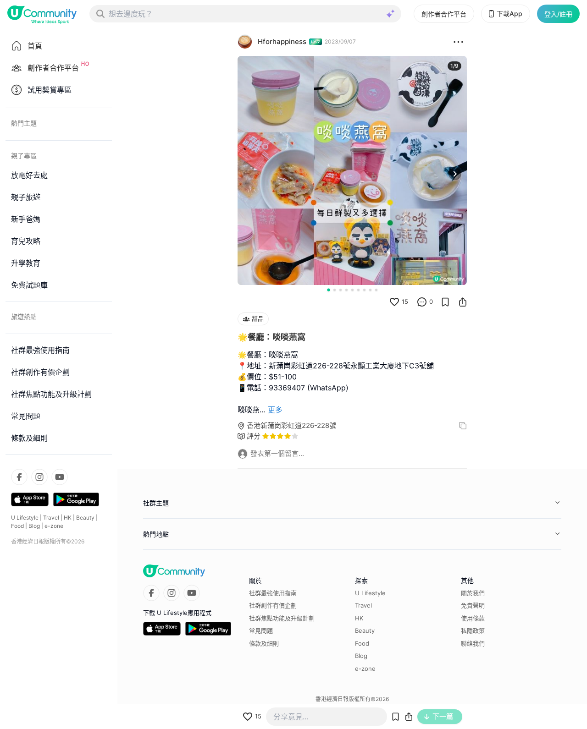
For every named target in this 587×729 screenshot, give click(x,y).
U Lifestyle (25, 517)
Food (17, 525)
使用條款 (473, 618)
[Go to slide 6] (358, 290)
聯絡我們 (473, 643)
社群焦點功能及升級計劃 (282, 618)
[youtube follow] (59, 477)
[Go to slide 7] (364, 290)
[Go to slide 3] (340, 290)
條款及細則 (264, 643)
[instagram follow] (39, 477)
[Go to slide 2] (334, 290)
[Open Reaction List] (458, 41)
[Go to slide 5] (352, 290)
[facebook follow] (19, 477)
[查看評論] (421, 301)
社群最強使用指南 (273, 593)
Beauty (85, 517)
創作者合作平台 (443, 14)
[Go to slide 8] (370, 290)
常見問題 (261, 630)
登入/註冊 (558, 14)
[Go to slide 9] (376, 290)
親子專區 (24, 155)
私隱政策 (473, 630)
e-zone (53, 525)
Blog (34, 525)
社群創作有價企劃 (273, 605)
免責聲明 (473, 605)
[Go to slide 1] (328, 289)
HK (68, 517)
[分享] (463, 301)
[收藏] (445, 301)
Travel (51, 517)
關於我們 (473, 593)
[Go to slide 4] (346, 290)
